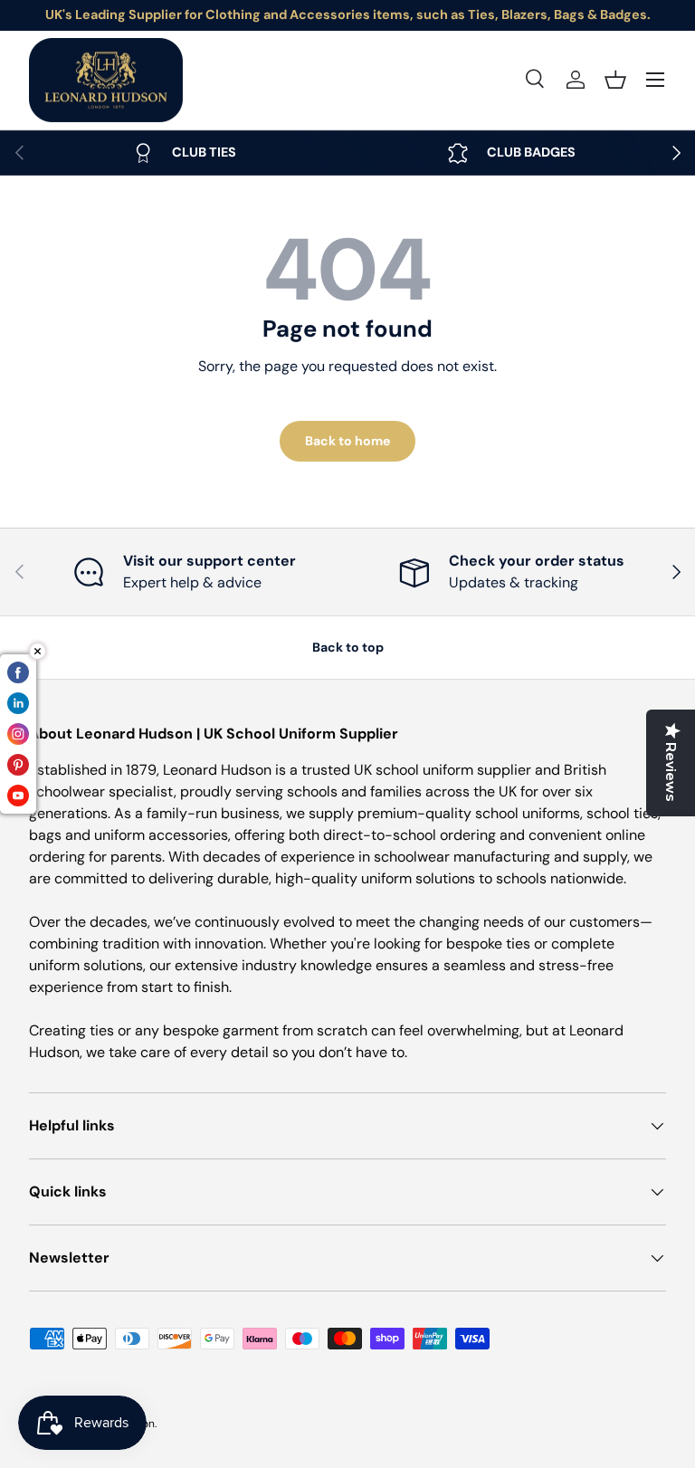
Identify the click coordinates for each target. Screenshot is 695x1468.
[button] (615, 80)
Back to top (348, 647)
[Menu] (655, 80)
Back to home (347, 441)
